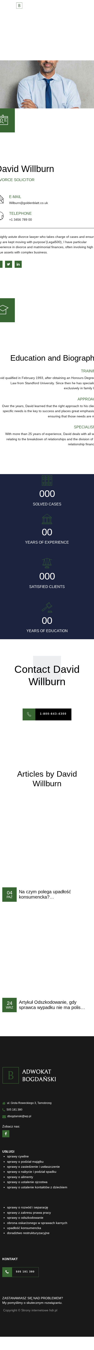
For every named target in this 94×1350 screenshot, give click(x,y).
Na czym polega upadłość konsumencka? (45, 894)
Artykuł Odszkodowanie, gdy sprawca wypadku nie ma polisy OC (51, 1007)
